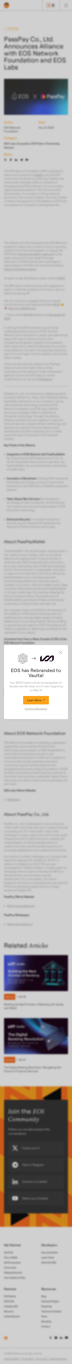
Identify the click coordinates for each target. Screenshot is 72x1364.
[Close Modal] (60, 652)
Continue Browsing (36, 708)
